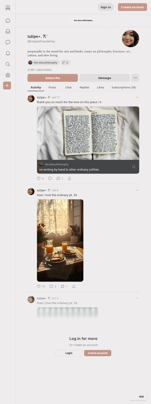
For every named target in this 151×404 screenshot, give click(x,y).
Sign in (106, 7)
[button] (8, 20)
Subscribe (52, 78)
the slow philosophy (56, 164)
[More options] (137, 97)
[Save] (134, 167)
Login (69, 353)
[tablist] (83, 87)
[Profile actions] (135, 78)
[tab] (36, 87)
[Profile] (8, 75)
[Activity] (8, 53)
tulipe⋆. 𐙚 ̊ (44, 97)
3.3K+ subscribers (40, 70)
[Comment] (50, 178)
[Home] (8, 8)
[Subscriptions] (8, 31)
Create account (132, 7)
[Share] (69, 178)
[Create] (7, 85)
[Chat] (8, 42)
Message (104, 78)
